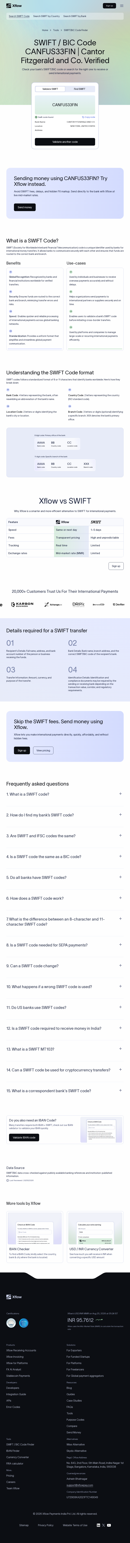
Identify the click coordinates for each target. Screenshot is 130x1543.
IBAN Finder (13, 1450)
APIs (8, 1400)
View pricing (43, 750)
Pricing (10, 1475)
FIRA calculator (14, 1463)
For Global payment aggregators (85, 1375)
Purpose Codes (75, 1419)
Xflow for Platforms (17, 1363)
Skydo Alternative (76, 1450)
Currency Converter (17, 1457)
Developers (12, 1387)
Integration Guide (16, 1394)
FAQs (70, 1407)
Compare (72, 1426)
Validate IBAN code (24, 1137)
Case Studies (74, 1400)
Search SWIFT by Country (46, 16)
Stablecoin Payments (18, 1375)
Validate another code (65, 141)
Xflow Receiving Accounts (21, 1350)
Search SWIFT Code (19, 16)
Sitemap (24, 1525)
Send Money (74, 1432)
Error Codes (13, 1407)
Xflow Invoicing (14, 1356)
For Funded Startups (78, 1356)
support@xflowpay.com (80, 1485)
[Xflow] (14, 5)
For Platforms (74, 1363)
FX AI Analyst (13, 1369)
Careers (10, 1482)
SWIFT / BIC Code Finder (20, 1444)
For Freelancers (75, 1369)
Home (45, 30)
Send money (25, 207)
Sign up (116, 566)
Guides (71, 1394)
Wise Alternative (76, 1444)
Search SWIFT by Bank (74, 16)
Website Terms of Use (75, 1525)
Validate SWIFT (50, 89)
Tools (56, 30)
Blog (69, 1387)
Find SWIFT (79, 89)
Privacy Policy (45, 1525)
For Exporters (74, 1350)
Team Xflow (13, 1488)
